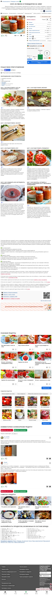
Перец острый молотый (34, 40)
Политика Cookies (6, 574)
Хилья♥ (5, 462)
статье (48, 282)
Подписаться (46, 575)
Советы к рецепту (37, 13)
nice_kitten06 (6, 436)
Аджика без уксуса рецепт (8, 380)
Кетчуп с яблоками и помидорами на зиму (6, 363)
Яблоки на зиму (7, 420)
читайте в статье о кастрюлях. (40, 279)
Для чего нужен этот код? (46, 300)
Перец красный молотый (34, 32)
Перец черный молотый (34, 30)
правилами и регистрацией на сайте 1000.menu (44, 584)
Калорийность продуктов (47, 13)
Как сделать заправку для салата (42, 507)
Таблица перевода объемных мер (34, 43)
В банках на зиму (20, 407)
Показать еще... (46, 387)
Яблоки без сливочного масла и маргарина (38, 393)
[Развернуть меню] (51, 589)
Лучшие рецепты (23, 566)
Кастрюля (4, 82)
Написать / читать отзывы (9, 294)
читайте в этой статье (5, 274)
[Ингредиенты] (51, 584)
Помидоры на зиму (6, 407)
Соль (30, 34)
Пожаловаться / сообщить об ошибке (11, 298)
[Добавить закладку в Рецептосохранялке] (21, 35)
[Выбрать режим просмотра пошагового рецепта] (2, 108)
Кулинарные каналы (6, 588)
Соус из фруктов (21, 393)
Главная (4, 566)
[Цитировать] (47, 458)
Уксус (30, 38)
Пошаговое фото (28, 13)
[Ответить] (50, 458)
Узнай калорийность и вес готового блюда (39, 62)
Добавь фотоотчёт (7, 430)
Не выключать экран (46, 16)
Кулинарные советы (24, 569)
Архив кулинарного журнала (26, 576)
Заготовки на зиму (32, 407)
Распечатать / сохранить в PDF (10, 296)
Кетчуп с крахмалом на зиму (42, 380)
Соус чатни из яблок (23, 345)
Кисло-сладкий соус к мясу (8, 393)
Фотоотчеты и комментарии (8, 585)
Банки (3, 85)
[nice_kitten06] (2, 437)
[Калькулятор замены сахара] (33, 36)
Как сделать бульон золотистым (40, 521)
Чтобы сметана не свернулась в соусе (6, 521)
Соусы (19, 420)
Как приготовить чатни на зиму (8, 346)
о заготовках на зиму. (13, 277)
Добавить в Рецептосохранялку (10, 292)
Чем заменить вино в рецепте (23, 507)
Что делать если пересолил (8, 506)
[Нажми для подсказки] (43, 46)
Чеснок (30, 28)
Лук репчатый (32, 26)
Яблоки (30, 22)
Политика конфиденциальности (9, 571)
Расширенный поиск (6, 583)
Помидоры (31, 24)
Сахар (30, 36)
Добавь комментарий (21, 430)
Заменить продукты (31, 19)
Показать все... (46, 423)
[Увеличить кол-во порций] (50, 18)
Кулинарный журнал (24, 574)
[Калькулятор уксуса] (33, 38)
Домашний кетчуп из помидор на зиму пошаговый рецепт (43, 363)
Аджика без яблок (23, 362)
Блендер (3, 83)
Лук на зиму (45, 420)
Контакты (4, 579)
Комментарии (20, 13)
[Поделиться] (51, 587)
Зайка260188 (48, 11)
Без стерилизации (45, 407)
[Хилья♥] (2, 463)
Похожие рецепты (12, 13)
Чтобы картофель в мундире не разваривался (26, 521)
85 (3, 35)
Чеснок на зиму (32, 420)
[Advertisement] (13, 46)
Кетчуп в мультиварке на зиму (41, 346)
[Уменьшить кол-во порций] (50, 20)
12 (3, 458)
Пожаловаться (5, 13)
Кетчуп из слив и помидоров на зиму (25, 381)
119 (24, 35)
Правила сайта (5, 569)
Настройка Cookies (6, 576)
